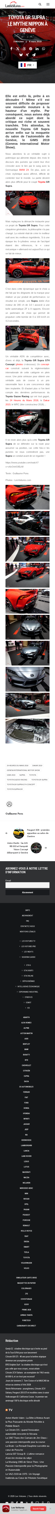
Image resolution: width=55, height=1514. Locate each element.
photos (19, 364)
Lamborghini (26, 1145)
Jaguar (26, 1124)
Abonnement (27, 916)
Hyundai (26, 1113)
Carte (27, 910)
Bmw (26, 1049)
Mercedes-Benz (26, 1188)
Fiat (26, 1097)
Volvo (26, 1268)
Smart (26, 1247)
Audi (26, 1039)
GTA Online (28, 976)
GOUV (26, 1304)
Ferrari (26, 1092)
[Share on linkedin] (37, 49)
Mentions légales (27, 932)
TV (10, 1410)
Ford (26, 1103)
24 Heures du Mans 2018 (24, 400)
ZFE (26, 1294)
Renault (26, 1226)
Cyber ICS (28, 997)
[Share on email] (34, 55)
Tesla (26, 1252)
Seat (26, 1236)
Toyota (41, 182)
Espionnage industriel (28, 992)
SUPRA (22, 775)
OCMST (28, 1003)
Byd (26, 1060)
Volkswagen (26, 1263)
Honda (26, 1108)
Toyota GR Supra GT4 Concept (21, 784)
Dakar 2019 (37, 765)
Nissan (26, 1199)
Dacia (26, 1081)
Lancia (26, 1151)
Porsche (26, 1220)
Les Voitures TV (28, 941)
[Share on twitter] (18, 49)
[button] (48, 4)
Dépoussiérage (28, 981)
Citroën (26, 1071)
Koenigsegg (26, 1140)
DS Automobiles (26, 1087)
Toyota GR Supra (39, 780)
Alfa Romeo (26, 1023)
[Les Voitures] (15, 4)
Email (8, 880)
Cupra (26, 1076)
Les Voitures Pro (28, 946)
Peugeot (26, 1215)
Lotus (26, 1167)
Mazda (26, 1177)
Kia (26, 1135)
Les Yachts (28, 952)
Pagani (26, 1209)
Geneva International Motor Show (23, 770)
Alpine (26, 1028)
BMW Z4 (24, 170)
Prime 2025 (26, 1310)
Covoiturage (26, 1299)
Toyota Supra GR (15, 789)
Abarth (26, 1017)
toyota (32, 775)
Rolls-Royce (26, 1231)
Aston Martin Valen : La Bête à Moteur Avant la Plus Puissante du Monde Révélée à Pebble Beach (28, 1422)
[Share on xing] (27, 55)
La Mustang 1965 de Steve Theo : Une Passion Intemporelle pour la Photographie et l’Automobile (27, 1466)
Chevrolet (26, 1065)
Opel (26, 1204)
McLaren (26, 1183)
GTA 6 (28, 965)
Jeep (26, 1129)
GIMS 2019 (11, 775)
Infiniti (26, 1119)
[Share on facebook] (11, 49)
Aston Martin (26, 1033)
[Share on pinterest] (31, 49)
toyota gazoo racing (17, 780)
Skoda (26, 1242)
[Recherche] (38, 4)
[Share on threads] (24, 49)
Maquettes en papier (26, 1283)
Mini (26, 1193)
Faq (27, 921)
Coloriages (26, 1288)
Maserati (26, 1172)
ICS (28, 1008)
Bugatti (26, 1055)
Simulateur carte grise (26, 1278)
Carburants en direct (26, 1326)
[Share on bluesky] (21, 55)
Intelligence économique (29, 986)
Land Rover (26, 1156)
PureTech (26, 1320)
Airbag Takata (26, 1315)
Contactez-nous (27, 926)
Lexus (26, 1161)
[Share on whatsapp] (43, 49)
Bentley (26, 1044)
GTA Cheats (28, 970)
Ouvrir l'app (38, 1508)
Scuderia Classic (28, 957)
